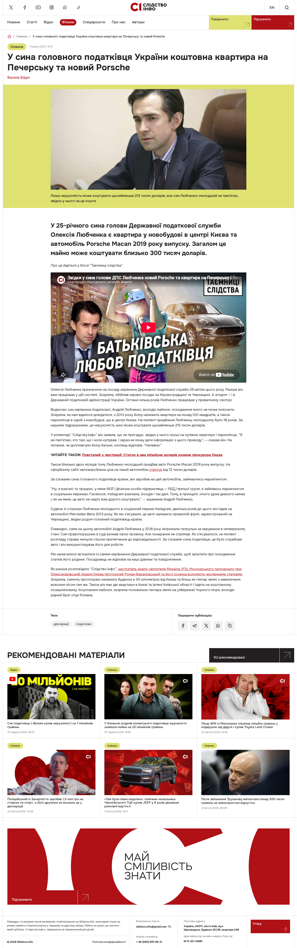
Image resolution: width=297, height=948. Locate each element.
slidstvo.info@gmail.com (151, 926)
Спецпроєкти (94, 22)
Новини (13, 22)
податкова (83, 624)
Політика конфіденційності (109, 942)
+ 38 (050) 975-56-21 (149, 942)
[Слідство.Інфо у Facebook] (24, 7)
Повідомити (219, 19)
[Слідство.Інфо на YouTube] (38, 7)
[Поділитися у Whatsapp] (218, 625)
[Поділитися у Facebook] (183, 625)
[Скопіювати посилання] (230, 625)
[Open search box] (286, 7)
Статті (32, 22)
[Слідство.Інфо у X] (11, 7)
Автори (138, 22)
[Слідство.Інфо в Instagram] (51, 7)
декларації (61, 624)
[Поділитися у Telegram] (194, 625)
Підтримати (262, 19)
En (272, 7)
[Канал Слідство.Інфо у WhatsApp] (65, 7)
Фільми (68, 22)
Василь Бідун (18, 77)
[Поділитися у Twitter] (206, 625)
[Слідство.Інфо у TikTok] (78, 7)
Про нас (118, 22)
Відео (48, 22)
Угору (257, 924)
